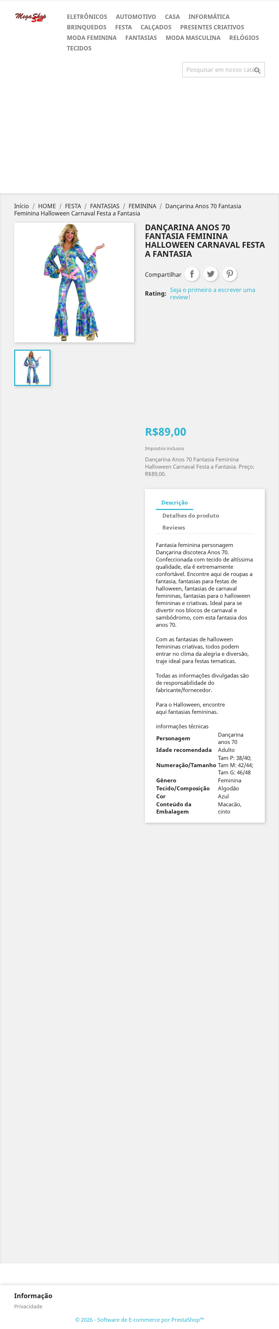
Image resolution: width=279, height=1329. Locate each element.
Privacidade (28, 1306)
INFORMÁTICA (209, 17)
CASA (172, 17)
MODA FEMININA (92, 38)
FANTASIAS (141, 38)
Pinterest (229, 274)
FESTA (123, 27)
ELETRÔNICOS (87, 17)
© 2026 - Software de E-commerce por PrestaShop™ (139, 1319)
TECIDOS (79, 48)
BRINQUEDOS (86, 27)
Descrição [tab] (174, 502)
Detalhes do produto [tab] (190, 515)
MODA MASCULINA (193, 38)
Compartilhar (192, 274)
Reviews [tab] (173, 527)
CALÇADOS (156, 27)
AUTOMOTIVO (136, 17)
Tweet (210, 274)
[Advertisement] (141, 138)
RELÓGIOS (244, 38)
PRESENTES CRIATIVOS (212, 27)
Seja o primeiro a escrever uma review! (212, 293)
